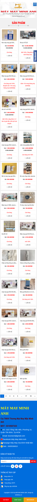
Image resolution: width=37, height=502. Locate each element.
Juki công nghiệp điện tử (27, 145)
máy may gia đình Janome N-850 (9, 321)
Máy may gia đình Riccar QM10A (27, 234)
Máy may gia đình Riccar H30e (27, 76)
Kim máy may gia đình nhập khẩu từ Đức (8, 43)
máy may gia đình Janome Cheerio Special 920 (9, 145)
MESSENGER (30, 500)
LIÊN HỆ (10, 56)
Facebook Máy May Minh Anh (14, 439)
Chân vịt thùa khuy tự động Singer (27, 263)
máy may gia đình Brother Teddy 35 (27, 321)
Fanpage (6, 443)
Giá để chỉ (4, 234)
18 (30, 396)
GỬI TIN (33, 461)
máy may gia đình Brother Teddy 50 (9, 292)
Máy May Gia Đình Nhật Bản (21, 443)
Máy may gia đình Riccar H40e (8, 76)
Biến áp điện (23, 379)
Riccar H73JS (24, 42)
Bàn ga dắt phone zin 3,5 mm (27, 292)
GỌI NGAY (6, 500)
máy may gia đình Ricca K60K (8, 350)
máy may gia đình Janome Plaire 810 (27, 109)
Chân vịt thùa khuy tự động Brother (9, 263)
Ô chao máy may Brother (27, 205)
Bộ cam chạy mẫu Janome (27, 176)
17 (26, 396)
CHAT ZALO (17, 500)
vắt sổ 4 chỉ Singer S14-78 (9, 379)
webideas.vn (18, 495)
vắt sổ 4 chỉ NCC (6, 109)
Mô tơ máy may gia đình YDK (8, 176)
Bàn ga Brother (24, 350)
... (21, 396)
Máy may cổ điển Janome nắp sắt (9, 205)
